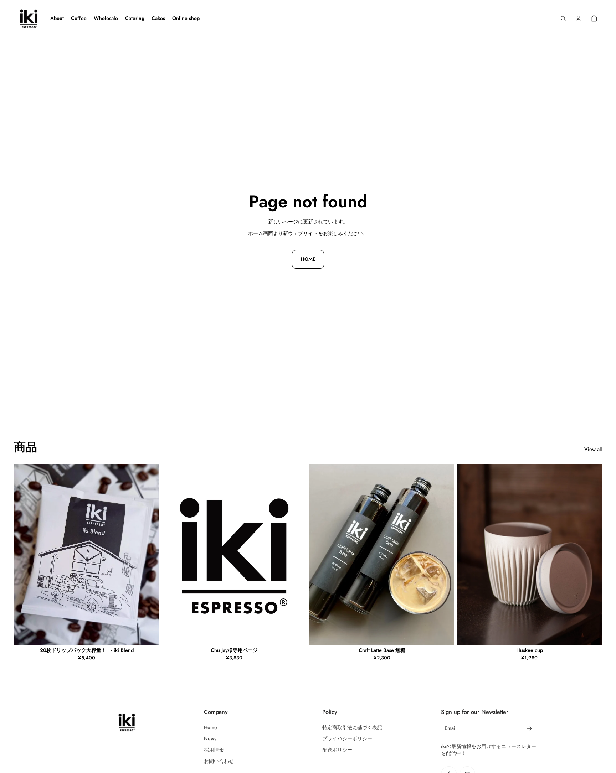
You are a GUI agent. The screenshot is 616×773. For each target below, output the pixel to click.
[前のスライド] (320, 554)
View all (593, 449)
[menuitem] (57, 18)
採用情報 (214, 750)
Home (210, 727)
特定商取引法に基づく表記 (352, 727)
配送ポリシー (337, 750)
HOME (308, 259)
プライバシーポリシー (347, 738)
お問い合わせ (219, 761)
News (210, 738)
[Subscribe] (529, 728)
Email (450, 728)
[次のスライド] (443, 554)
